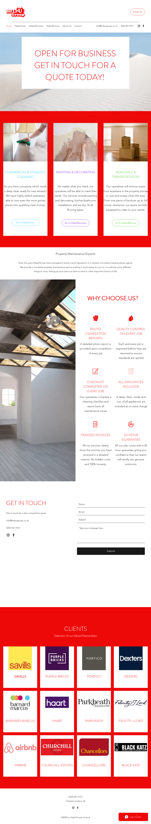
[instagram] (138, 25)
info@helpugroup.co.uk (107, 26)
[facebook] (143, 25)
